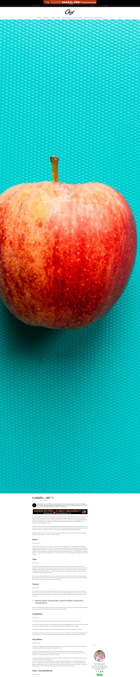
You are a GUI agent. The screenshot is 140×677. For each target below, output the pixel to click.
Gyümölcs (38, 500)
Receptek (53, 17)
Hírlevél (38, 5)
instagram (103, 6)
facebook (101, 6)
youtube (107, 6)
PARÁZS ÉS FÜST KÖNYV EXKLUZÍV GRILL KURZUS (93, 17)
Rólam (33, 5)
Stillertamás (46, 17)
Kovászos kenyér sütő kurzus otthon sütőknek (72, 17)
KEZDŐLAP (39, 17)
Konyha (58, 17)
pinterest (105, 6)
